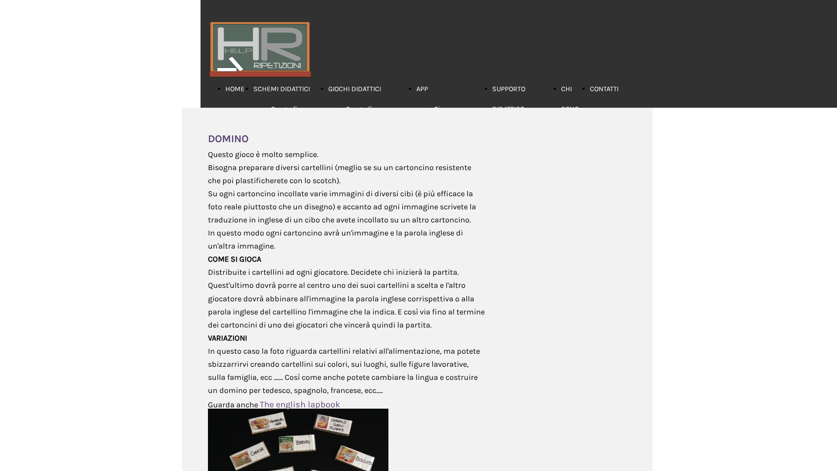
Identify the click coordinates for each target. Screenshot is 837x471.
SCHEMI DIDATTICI (281, 89)
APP (422, 89)
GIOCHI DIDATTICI (354, 89)
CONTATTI (604, 89)
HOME (235, 89)
